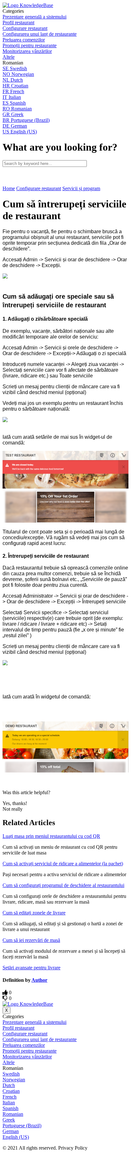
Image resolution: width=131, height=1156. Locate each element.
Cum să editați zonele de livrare (34, 912)
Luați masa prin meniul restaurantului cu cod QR (51, 836)
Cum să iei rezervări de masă (31, 940)
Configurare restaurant (38, 188)
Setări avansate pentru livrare (31, 967)
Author (39, 980)
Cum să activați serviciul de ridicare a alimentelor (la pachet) (63, 863)
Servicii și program (81, 188)
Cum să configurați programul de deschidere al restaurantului (63, 885)
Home (9, 188)
